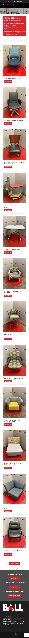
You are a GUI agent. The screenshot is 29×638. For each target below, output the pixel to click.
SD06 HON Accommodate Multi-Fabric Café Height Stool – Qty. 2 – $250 (14, 321)
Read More (8, 81)
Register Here (14, 596)
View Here (14, 578)
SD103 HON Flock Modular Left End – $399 (14, 494)
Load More (15, 563)
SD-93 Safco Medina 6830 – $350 (14, 65)
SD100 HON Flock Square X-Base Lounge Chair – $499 (14, 407)
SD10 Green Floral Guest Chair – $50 (14, 364)
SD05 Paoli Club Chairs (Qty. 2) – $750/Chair (14, 278)
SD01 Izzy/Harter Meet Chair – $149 (14, 107)
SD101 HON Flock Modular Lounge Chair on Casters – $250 (14, 450)
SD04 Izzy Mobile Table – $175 (14, 236)
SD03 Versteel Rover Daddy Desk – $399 (14, 193)
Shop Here (14, 587)
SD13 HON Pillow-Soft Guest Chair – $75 (14, 537)
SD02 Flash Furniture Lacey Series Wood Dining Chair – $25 (14, 149)
